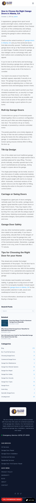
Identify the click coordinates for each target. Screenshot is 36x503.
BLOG (3, 478)
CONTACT (4, 485)
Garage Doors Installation (9, 454)
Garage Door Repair (7, 450)
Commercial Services (8, 457)
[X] (21, 493)
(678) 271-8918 (24, 435)
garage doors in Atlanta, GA (19, 287)
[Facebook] (15, 493)
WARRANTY (5, 475)
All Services (5, 447)
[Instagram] (18, 493)
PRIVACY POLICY (7, 472)
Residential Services (7, 460)
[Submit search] (33, 311)
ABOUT (3, 482)
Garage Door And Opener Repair (11, 463)
